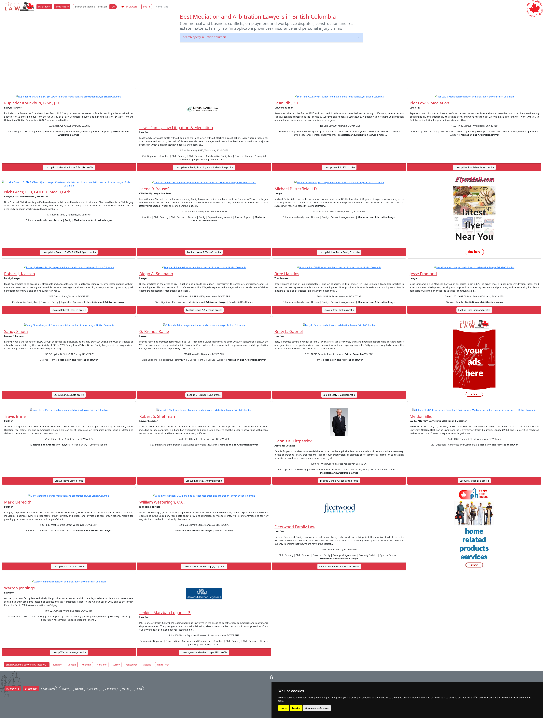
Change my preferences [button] (316, 708)
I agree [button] (284, 708)
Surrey (116, 664)
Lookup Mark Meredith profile (69, 566)
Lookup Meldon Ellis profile (474, 480)
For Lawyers (130, 6)
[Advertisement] (271, 64)
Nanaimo (102, 664)
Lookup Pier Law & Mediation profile (474, 167)
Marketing (110, 688)
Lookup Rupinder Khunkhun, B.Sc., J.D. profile (69, 167)
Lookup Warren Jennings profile (69, 652)
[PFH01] (474, 529)
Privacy (65, 688)
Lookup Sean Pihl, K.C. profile (339, 167)
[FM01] (474, 216)
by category (62, 6)
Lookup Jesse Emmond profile (474, 310)
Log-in (146, 6)
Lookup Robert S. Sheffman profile (204, 480)
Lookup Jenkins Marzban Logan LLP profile (204, 652)
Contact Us (49, 688)
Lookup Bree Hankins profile (339, 310)
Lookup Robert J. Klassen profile (69, 310)
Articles (126, 688)
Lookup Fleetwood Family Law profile (339, 566)
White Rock (163, 664)
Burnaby (57, 664)
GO (113, 6)
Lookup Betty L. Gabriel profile (339, 394)
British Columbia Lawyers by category (26, 664)
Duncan (71, 664)
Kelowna (86, 664)
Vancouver (131, 664)
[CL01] (474, 358)
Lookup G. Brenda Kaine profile (204, 394)
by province (12, 688)
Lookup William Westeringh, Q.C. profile (204, 566)
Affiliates (94, 688)
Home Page (162, 6)
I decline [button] (296, 708)
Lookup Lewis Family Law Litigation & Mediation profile (204, 167)
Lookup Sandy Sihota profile (69, 394)
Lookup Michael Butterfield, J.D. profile (339, 252)
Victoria (147, 664)
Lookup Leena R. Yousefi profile (204, 252)
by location (44, 6)
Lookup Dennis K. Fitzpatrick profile (339, 480)
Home (138, 688)
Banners (79, 688)
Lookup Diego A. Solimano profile (204, 310)
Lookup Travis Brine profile (68, 480)
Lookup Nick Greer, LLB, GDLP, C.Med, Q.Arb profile (69, 252)
